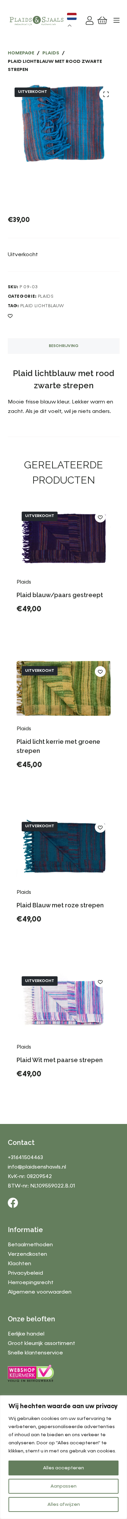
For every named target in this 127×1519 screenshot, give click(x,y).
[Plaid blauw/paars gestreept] (64, 538)
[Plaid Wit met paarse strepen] (64, 1002)
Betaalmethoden (30, 1245)
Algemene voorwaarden (39, 1292)
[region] (63, 1457)
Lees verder (41, 626)
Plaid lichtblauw (42, 306)
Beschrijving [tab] (64, 346)
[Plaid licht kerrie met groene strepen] (64, 688)
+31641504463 (25, 1157)
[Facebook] (13, 1203)
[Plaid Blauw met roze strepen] (64, 848)
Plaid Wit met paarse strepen (60, 1059)
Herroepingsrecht (31, 1282)
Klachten (19, 1264)
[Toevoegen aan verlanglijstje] (10, 315)
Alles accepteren (63, 1468)
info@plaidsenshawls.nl (37, 1167)
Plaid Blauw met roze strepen (60, 905)
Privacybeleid (25, 1273)
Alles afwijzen (63, 1504)
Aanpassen (63, 1486)
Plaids (46, 296)
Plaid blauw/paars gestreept (60, 594)
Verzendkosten (27, 1254)
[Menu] (116, 20)
